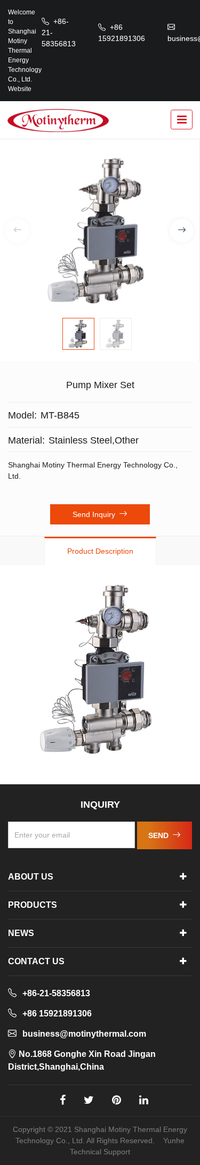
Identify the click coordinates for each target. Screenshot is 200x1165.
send (159, 835)
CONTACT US (36, 961)
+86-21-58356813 (56, 993)
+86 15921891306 (57, 1013)
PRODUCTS (32, 904)
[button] (182, 231)
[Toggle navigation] (182, 119)
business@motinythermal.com (84, 1033)
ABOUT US (30, 876)
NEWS (21, 933)
